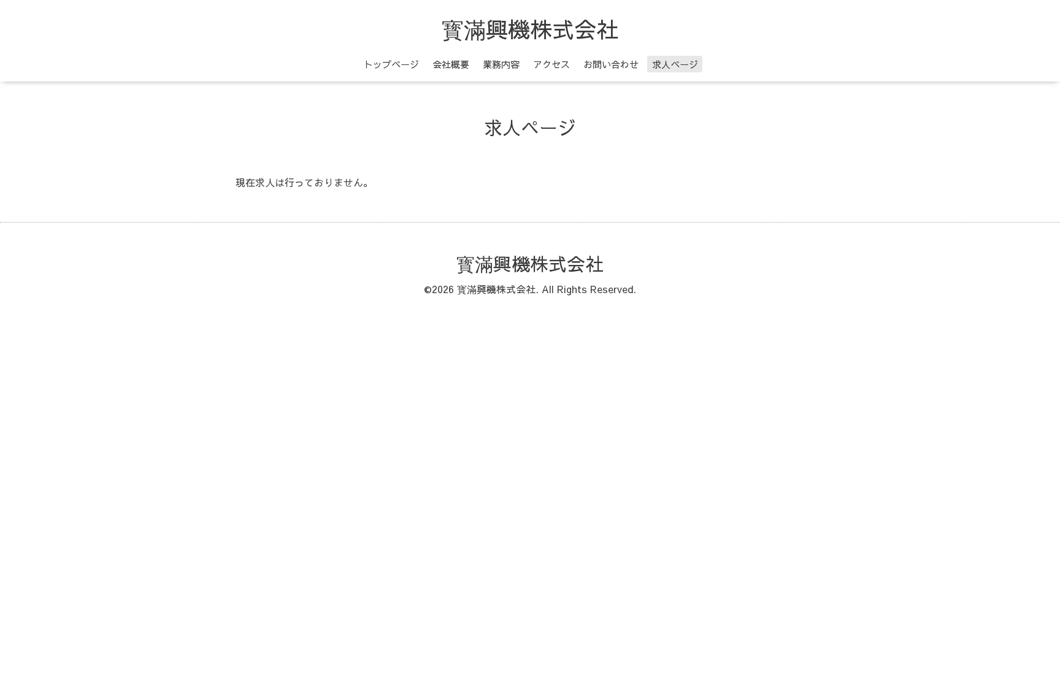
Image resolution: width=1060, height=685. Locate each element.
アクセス (551, 64)
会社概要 (450, 64)
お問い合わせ (611, 64)
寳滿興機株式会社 (530, 28)
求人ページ (675, 64)
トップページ (391, 64)
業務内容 (501, 64)
